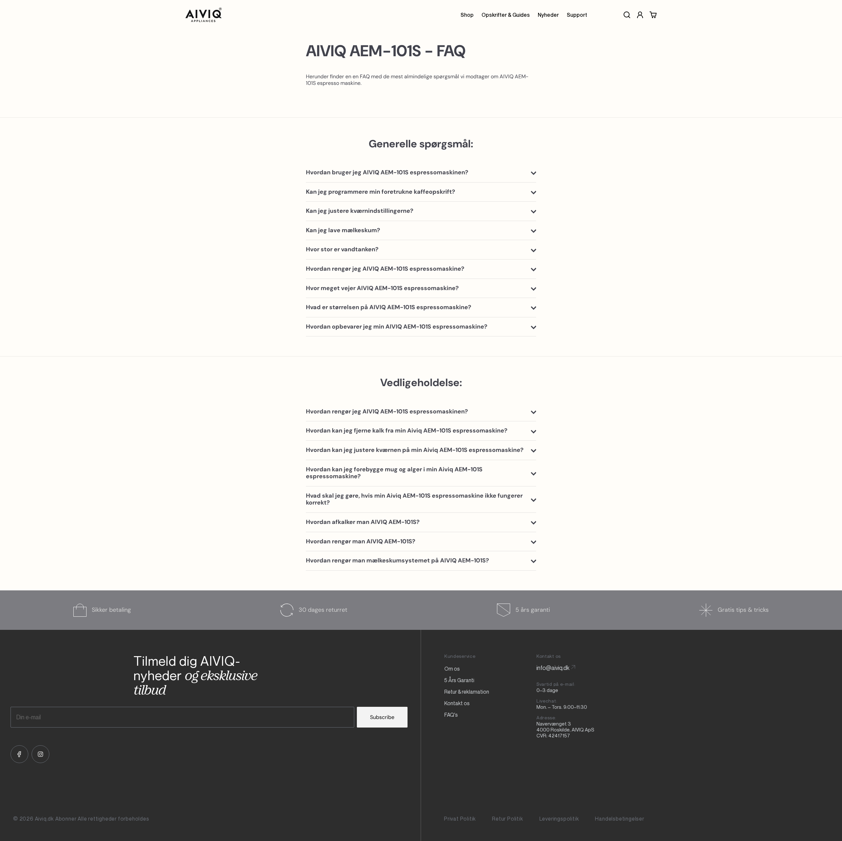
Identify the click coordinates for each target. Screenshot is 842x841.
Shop (467, 15)
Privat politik (460, 819)
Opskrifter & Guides (506, 15)
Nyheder (548, 15)
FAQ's (451, 714)
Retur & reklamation (466, 691)
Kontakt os (457, 703)
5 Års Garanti (459, 680)
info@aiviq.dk (552, 667)
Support (577, 15)
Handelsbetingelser (619, 819)
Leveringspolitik (559, 819)
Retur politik (507, 819)
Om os (452, 668)
